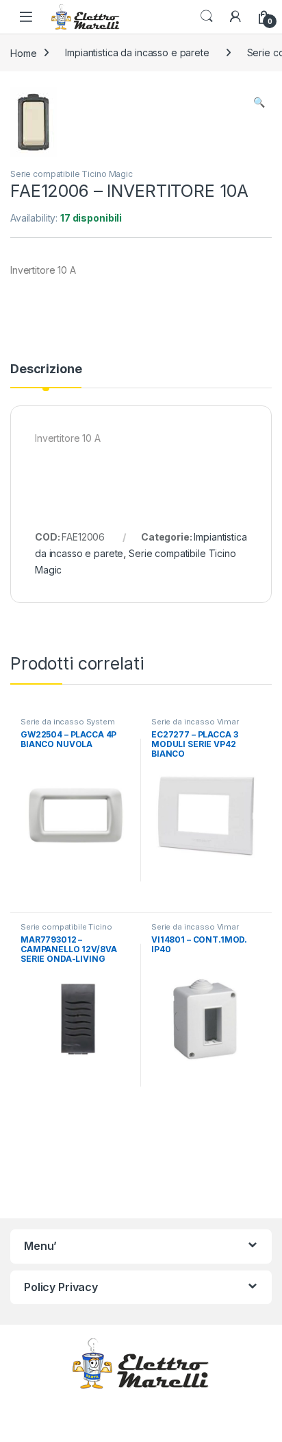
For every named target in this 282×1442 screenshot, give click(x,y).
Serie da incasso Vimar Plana (195, 726)
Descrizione (45, 369)
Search (206, 16)
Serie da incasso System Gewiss (68, 726)
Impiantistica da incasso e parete (137, 52)
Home (23, 52)
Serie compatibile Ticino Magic (71, 174)
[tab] (45, 375)
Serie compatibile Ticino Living (66, 931)
